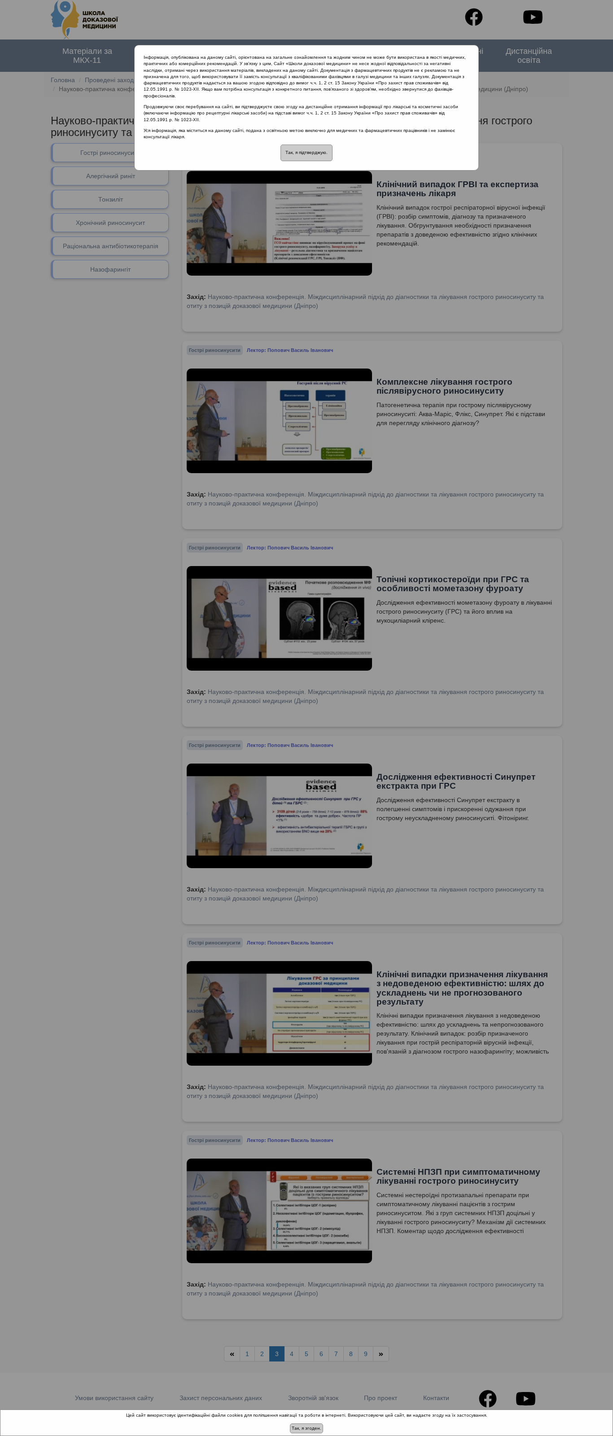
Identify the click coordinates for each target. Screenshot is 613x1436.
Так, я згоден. (306, 1428)
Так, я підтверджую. (306, 152)
